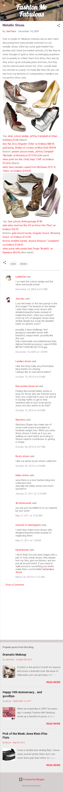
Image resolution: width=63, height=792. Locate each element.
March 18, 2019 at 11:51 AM (30, 577)
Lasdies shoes (23, 361)
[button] (58, 26)
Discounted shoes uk (27, 386)
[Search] (58, 6)
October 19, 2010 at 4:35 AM (30, 410)
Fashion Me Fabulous (31, 10)
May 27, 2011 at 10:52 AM (29, 515)
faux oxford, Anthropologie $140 (25, 221)
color (13, 263)
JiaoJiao (20, 298)
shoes (23, 263)
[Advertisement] (31, 612)
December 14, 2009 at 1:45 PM (31, 351)
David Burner (22, 549)
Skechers (20, 419)
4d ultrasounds (23, 503)
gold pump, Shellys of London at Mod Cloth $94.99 (29, 147)
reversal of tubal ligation (28, 525)
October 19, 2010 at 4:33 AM (30, 376)
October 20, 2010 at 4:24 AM (30, 465)
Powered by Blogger (33, 779)
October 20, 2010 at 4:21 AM (30, 446)
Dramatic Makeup (14, 654)
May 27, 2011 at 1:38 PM (28, 540)
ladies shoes (22, 475)
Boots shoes (22, 456)
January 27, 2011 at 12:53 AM (31, 493)
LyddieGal (21, 276)
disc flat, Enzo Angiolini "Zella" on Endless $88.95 (28, 143)
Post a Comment (15, 584)
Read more (53, 682)
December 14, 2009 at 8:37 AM (31, 289)
